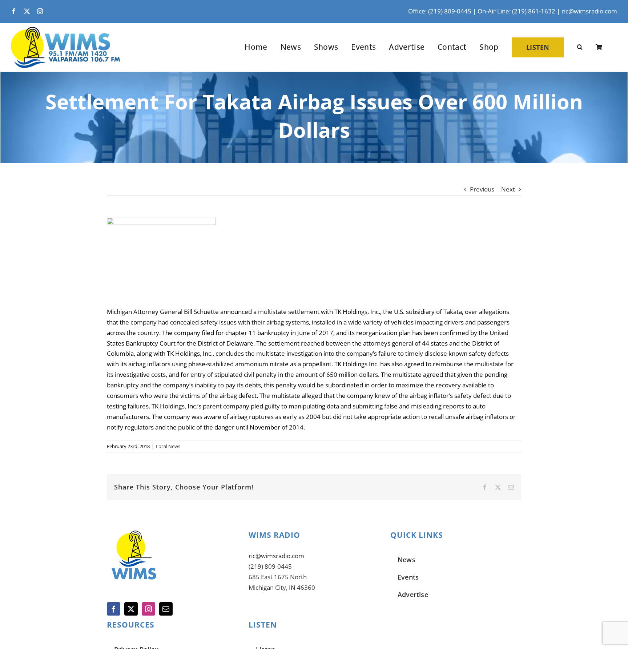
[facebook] (14, 11)
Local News (168, 446)
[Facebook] (113, 609)
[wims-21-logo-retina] (65, 30)
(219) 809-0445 (270, 566)
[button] (580, 47)
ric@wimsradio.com (589, 11)
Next (508, 189)
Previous (482, 189)
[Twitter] (131, 609)
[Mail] (166, 609)
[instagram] (40, 11)
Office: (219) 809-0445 (439, 11)
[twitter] (27, 11)
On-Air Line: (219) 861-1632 (516, 11)
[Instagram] (148, 609)
